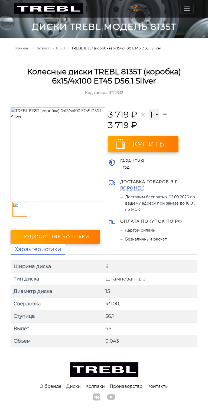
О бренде (50, 386)
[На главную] (48, 9)
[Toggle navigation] (187, 9)
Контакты (158, 386)
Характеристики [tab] (38, 249)
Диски (73, 386)
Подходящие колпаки (55, 236)
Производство (126, 386)
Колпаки (95, 386)
